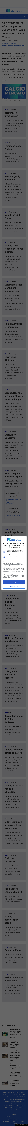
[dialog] (14, 563)
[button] (14, 561)
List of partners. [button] (21, 569)
